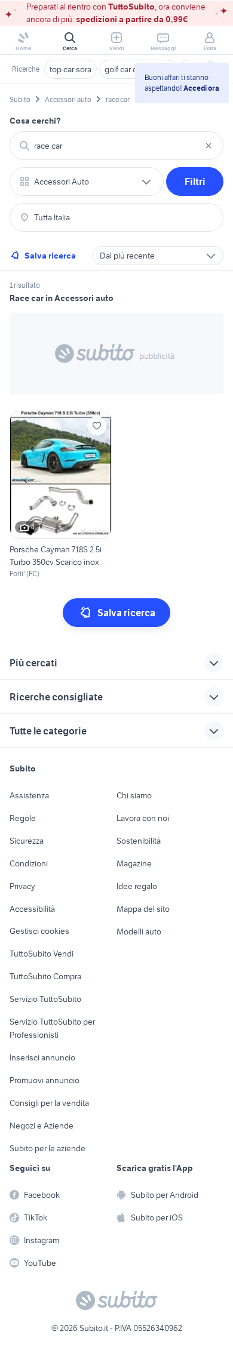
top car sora (70, 69)
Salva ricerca (50, 255)
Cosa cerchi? (35, 120)
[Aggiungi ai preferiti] (96, 425)
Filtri (195, 181)
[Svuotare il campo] (208, 145)
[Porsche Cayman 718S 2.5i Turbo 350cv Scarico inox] (61, 495)
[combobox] (116, 145)
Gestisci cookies (39, 930)
